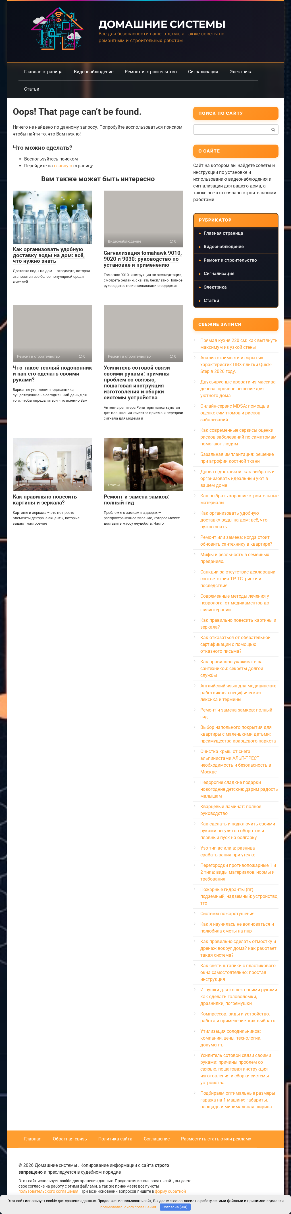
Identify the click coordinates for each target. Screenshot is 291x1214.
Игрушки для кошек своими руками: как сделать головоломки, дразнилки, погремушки (239, 996)
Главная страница (43, 71)
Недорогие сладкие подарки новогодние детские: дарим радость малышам (239, 789)
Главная (32, 1139)
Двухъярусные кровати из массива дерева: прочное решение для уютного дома (238, 388)
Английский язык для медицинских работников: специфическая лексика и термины (238, 692)
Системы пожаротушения (227, 913)
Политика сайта (115, 1139)
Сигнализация (203, 71)
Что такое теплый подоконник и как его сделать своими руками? (52, 373)
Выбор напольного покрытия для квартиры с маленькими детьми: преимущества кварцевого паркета (238, 734)
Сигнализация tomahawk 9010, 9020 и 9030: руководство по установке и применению (143, 259)
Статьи (31, 89)
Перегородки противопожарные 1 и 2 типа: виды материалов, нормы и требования (238, 872)
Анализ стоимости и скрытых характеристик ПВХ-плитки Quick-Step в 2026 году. (236, 364)
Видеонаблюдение (93, 71)
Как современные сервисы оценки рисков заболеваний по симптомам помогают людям (238, 437)
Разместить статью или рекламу (216, 1139)
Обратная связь (70, 1139)
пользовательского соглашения (48, 1191)
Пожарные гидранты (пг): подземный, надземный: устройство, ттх (239, 896)
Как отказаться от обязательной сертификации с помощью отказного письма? (235, 644)
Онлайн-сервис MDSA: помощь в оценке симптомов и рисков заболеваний (234, 412)
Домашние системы (162, 24)
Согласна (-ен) (175, 1207)
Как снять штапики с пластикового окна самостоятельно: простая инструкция (238, 972)
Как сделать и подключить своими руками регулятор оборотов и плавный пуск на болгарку (237, 830)
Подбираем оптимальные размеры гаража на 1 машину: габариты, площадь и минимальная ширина (237, 1099)
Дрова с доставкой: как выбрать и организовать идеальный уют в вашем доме (237, 478)
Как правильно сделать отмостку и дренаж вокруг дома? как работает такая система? (238, 948)
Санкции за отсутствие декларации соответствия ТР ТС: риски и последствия (237, 578)
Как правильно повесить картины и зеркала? (45, 499)
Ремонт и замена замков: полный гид (136, 499)
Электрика (241, 71)
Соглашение (157, 1139)
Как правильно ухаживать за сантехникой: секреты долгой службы (231, 668)
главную (63, 165)
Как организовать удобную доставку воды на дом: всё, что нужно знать (49, 255)
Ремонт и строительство (151, 71)
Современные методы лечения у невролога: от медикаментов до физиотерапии (234, 602)
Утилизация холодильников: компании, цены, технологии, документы (230, 1038)
